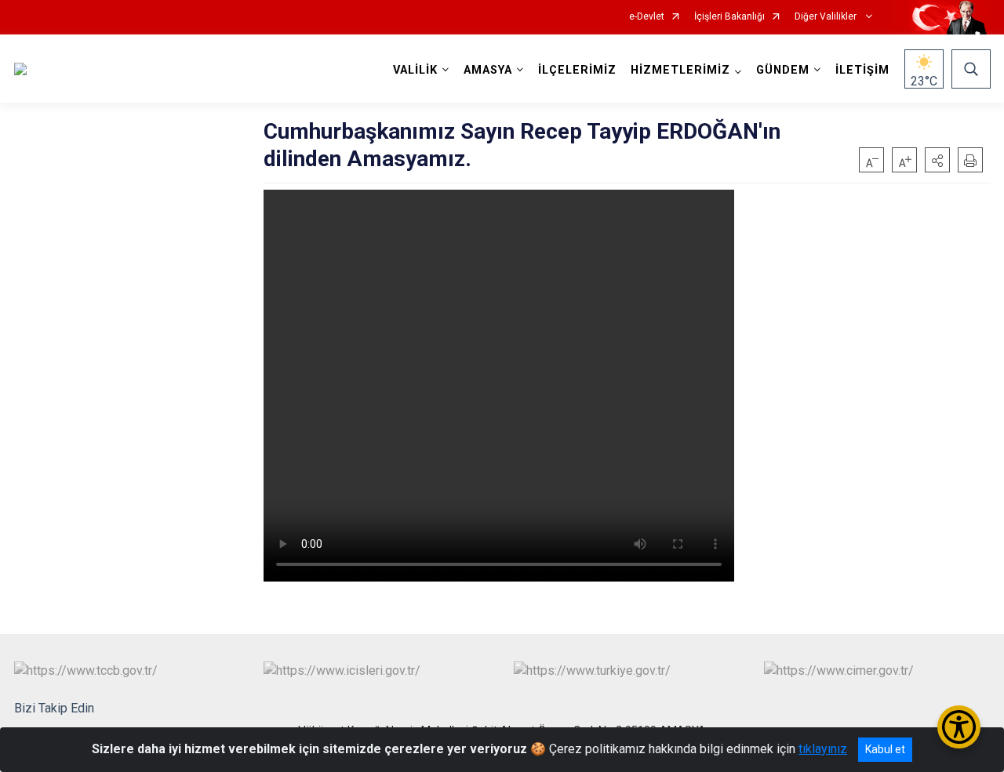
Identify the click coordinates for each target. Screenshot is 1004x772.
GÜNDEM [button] (782, 70)
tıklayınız (822, 748)
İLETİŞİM (862, 70)
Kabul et (885, 749)
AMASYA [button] (488, 70)
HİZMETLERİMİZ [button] (680, 70)
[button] (937, 159)
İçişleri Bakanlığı (729, 17)
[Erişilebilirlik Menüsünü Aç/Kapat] (958, 726)
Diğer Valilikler (827, 17)
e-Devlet (646, 17)
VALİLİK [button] (415, 70)
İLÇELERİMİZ (577, 70)
